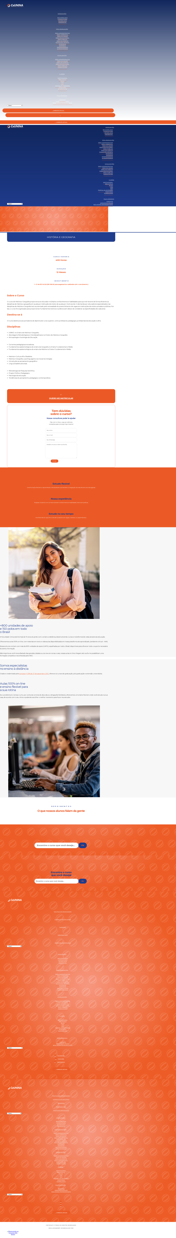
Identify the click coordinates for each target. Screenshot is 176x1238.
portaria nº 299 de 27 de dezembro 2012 (34, 674)
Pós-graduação (62, 29)
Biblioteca (109, 184)
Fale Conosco (62, 95)
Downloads (62, 89)
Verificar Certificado (63, 943)
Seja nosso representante (62, 102)
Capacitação (62, 67)
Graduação (62, 13)
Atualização (62, 55)
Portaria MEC (63, 935)
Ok (82, 845)
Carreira (62, 927)
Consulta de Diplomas (63, 919)
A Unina (62, 74)
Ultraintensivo (62, 48)
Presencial (62, 22)
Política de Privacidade (63, 911)
